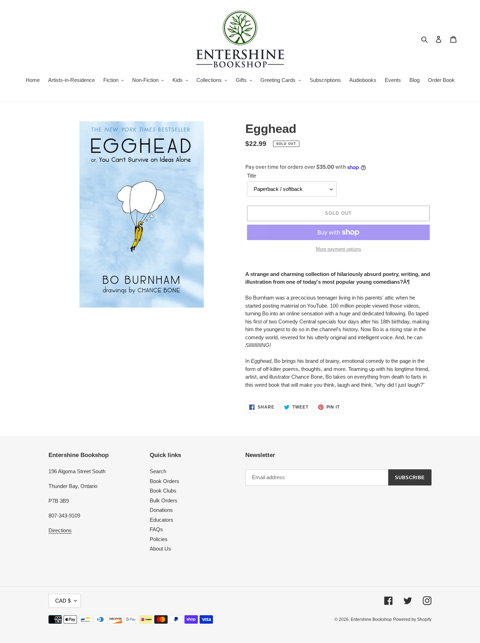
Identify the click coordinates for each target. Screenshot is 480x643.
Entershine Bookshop (371, 619)
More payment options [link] (338, 249)
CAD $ (63, 601)
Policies (159, 539)
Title (251, 176)
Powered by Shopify (412, 619)
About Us (160, 549)
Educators (161, 520)
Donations (161, 510)
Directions (60, 530)
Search (158, 471)
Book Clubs (163, 491)
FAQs (156, 529)
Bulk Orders (163, 500)
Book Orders (164, 481)
